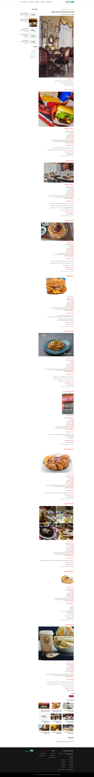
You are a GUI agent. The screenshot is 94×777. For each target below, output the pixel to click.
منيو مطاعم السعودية (32, 58)
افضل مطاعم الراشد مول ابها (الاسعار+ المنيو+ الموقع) (57, 710)
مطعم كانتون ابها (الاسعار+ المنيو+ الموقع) (45, 732)
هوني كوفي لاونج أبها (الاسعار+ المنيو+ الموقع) (57, 732)
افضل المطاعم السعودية (61, 769)
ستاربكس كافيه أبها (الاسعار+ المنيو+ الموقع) (57, 721)
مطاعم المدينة (36, 2)
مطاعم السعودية (33, 54)
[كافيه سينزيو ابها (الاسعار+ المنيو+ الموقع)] (33, 36)
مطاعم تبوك (31, 2)
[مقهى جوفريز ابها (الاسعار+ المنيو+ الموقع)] (33, 42)
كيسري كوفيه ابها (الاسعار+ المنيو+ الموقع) (69, 732)
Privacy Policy (39, 774)
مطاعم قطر (63, 767)
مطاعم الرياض (49, 2)
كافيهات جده (71, 767)
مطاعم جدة (63, 763)
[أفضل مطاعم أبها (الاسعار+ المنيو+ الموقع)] (56, 46)
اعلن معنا (35, 774)
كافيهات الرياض (33, 50)
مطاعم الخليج (63, 765)
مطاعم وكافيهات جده (70, 769)
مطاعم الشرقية (25, 2)
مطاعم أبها (71, 696)
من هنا (55, 141)
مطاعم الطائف (43, 2)
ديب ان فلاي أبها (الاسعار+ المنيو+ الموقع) (45, 721)
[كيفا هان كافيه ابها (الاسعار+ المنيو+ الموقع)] (33, 30)
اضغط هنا (68, 154)
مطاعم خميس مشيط (33, 56)
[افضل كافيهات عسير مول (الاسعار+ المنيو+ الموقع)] (33, 22)
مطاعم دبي (71, 763)
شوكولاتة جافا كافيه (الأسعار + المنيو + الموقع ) (69, 710)
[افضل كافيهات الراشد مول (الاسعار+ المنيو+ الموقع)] (33, 15)
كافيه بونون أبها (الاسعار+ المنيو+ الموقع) (69, 721)
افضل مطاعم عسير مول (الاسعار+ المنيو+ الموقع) (45, 710)
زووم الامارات (71, 765)
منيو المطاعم (71, 760)
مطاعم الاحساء (33, 52)
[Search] (21, 2)
